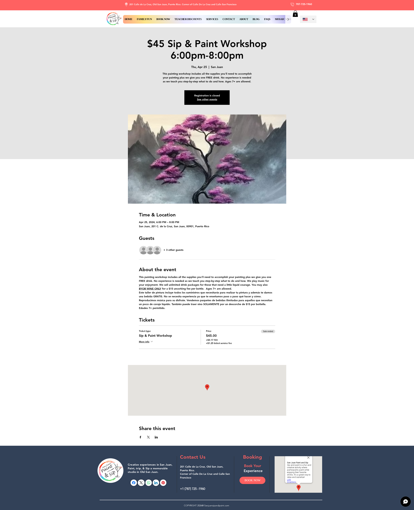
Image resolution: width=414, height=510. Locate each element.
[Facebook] (134, 482)
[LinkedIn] (156, 482)
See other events (207, 99)
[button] (163, 19)
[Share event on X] (148, 437)
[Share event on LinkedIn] (156, 437)
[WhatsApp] (148, 482)
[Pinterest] (163, 482)
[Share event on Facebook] (140, 437)
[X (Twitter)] (141, 482)
